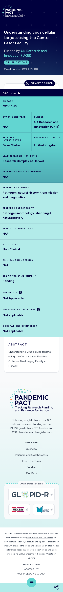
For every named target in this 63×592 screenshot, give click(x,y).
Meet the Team (31, 461)
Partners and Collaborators (31, 455)
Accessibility (31, 569)
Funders (31, 467)
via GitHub (20, 554)
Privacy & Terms (31, 564)
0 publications (16, 62)
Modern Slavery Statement (31, 574)
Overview (31, 449)
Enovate (31, 558)
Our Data (31, 473)
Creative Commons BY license (39, 538)
